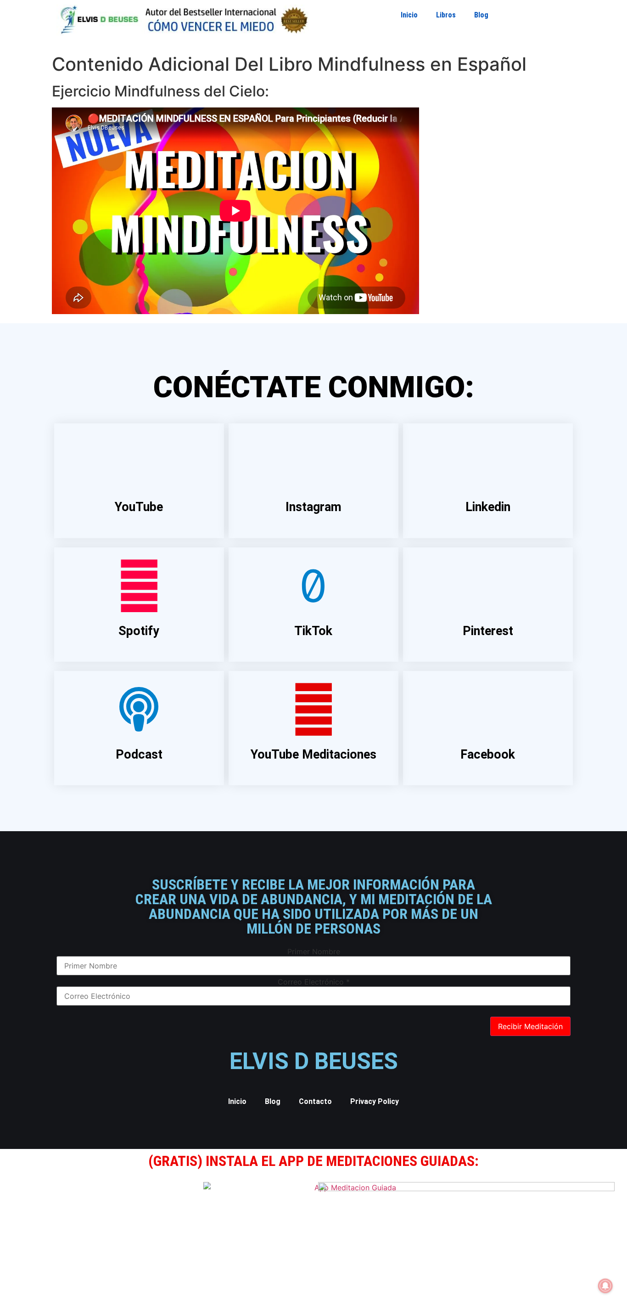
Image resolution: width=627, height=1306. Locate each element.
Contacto (315, 1101)
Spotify (138, 631)
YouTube (139, 507)
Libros (446, 15)
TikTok (313, 631)
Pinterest (488, 631)
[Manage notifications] (605, 1285)
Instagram (313, 507)
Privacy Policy (374, 1101)
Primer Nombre (313, 951)
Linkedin (487, 507)
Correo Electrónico (314, 981)
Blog (481, 15)
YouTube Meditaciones (313, 754)
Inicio (409, 15)
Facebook (487, 754)
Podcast (139, 754)
